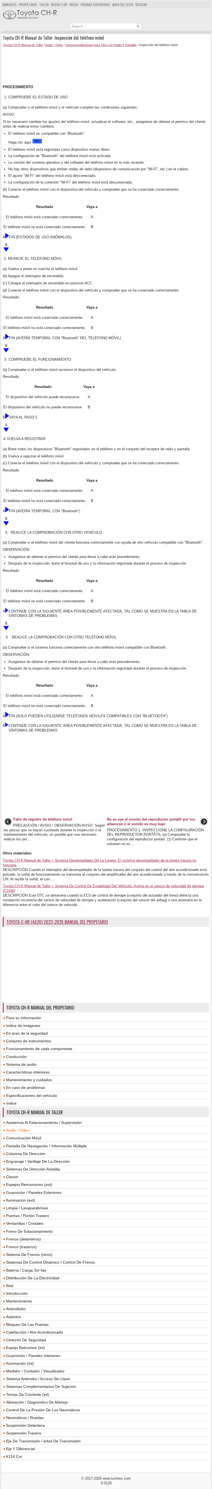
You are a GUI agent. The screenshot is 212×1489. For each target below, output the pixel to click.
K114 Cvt (14, 1456)
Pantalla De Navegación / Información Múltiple (46, 1146)
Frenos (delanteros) (23, 1239)
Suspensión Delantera (25, 1425)
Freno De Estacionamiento (29, 1231)
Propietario (28, 4)
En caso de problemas (25, 1087)
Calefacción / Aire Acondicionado (34, 1332)
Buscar (141, 4)
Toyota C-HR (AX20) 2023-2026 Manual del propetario (57, 922)
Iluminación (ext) (20, 1200)
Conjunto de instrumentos (28, 1041)
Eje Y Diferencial (20, 1449)
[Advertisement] (106, 65)
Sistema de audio (21, 1064)
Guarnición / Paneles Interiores (33, 1355)
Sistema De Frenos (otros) (29, 1254)
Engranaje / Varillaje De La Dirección (38, 1161)
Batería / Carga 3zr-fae (26, 1270)
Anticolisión (16, 1309)
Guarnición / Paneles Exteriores (33, 1192)
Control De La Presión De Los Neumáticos (43, 1410)
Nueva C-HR (59, 4)
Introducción (17, 1293)
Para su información (23, 1018)
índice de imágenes (23, 1025)
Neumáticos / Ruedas (25, 1417)
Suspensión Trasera (23, 1433)
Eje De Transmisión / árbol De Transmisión (43, 1441)
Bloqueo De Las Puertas (27, 1324)
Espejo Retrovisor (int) (25, 1347)
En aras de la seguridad (27, 1033)
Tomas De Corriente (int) (27, 1394)
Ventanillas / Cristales (24, 1223)
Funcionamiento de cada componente (39, 1048)
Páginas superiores (95, 4)
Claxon (12, 1177)
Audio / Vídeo (54, 45)
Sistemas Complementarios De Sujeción (41, 1386)
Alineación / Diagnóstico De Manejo (37, 1402)
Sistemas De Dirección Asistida (33, 1169)
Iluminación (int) (20, 1363)
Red (9, 1285)
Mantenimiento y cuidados (29, 1080)
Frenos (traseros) (21, 1247)
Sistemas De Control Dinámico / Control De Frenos (50, 1262)
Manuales (9, 4)
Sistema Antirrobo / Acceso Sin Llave (38, 1379)
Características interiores (28, 1072)
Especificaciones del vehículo (31, 1095)
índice (11, 1103)
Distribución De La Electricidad (32, 1278)
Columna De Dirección (25, 1153)
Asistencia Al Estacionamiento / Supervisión (44, 1122)
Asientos (13, 1317)
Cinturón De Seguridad (26, 1340)
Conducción (16, 1056)
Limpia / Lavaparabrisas (27, 1208)
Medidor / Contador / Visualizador (35, 1371)
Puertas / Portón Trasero (27, 1215)
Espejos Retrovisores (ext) (29, 1184)
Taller (44, 4)
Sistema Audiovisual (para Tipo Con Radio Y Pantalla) (101, 45)
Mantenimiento (19, 1301)
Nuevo (74, 4)
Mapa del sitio (122, 4)
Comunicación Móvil (23, 1138)
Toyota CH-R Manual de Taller (23, 45)
